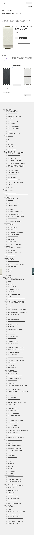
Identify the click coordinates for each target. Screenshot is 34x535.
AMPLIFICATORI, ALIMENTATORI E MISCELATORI (16, 279)
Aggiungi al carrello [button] (6, 92)
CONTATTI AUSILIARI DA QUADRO (13, 305)
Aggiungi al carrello (23, 38)
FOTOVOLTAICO (18, 13)
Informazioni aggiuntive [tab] (5, 58)
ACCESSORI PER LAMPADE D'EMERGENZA (15, 247)
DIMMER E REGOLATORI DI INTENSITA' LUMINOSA (16, 214)
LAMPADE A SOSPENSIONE (12, 227)
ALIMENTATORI (10, 209)
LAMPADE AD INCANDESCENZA (13, 261)
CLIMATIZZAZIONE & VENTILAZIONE (8, 13)
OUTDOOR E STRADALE (12, 241)
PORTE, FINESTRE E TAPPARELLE (13, 368)
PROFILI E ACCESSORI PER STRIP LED (14, 274)
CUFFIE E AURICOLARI (11, 487)
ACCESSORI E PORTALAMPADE (10, 193)
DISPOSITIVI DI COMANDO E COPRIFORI (8, 21)
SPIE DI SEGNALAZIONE (12, 338)
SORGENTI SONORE (11, 404)
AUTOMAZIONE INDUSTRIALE (7, 10)
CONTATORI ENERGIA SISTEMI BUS (14, 415)
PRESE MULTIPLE (11, 463)
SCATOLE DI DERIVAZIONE (9, 475)
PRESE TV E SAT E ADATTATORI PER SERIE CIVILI (16, 298)
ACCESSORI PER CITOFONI (12, 506)
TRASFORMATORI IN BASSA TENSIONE (14, 221)
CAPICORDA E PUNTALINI (9, 370)
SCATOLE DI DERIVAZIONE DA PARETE (14, 481)
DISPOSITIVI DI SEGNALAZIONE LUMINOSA (15, 446)
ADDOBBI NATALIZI (8, 197)
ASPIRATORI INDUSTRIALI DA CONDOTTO (15, 158)
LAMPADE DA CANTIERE (12, 229)
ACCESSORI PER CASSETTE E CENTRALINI (15, 387)
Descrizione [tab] (4, 55)
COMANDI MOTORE (11, 118)
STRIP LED (9, 275)
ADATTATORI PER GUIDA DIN (12, 113)
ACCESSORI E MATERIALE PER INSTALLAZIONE (16, 169)
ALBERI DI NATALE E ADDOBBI (13, 198)
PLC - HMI (7, 135)
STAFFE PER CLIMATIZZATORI (13, 180)
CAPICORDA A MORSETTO (12, 371)
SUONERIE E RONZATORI (12, 339)
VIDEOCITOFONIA (8, 505)
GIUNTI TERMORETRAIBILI (12, 380)
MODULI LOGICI (10, 144)
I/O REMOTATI (10, 142)
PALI (6, 254)
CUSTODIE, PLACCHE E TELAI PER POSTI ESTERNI (16, 511)
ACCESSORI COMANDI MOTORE (13, 111)
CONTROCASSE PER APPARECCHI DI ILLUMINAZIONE (17, 225)
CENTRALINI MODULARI (9, 386)
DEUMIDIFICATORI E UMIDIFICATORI (14, 175)
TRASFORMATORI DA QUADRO (13, 343)
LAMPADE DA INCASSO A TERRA (13, 231)
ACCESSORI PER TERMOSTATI (13, 496)
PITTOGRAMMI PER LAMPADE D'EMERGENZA (15, 252)
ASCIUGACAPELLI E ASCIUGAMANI (14, 153)
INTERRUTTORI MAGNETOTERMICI (13, 319)
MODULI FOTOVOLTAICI (9, 190)
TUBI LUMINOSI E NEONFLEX (12, 205)
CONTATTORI (10, 307)
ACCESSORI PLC (10, 136)
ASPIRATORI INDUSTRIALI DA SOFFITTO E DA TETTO (17, 161)
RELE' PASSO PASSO (11, 334)
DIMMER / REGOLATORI (11, 443)
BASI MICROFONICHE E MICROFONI (14, 399)
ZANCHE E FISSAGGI (11, 299)
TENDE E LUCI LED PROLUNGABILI (13, 203)
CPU (8, 139)
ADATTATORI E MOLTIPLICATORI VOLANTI (14, 459)
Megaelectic (4, 6)
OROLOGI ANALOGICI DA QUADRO (13, 322)
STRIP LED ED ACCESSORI (10, 273)
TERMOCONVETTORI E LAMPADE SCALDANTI (15, 182)
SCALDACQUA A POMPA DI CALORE (14, 179)
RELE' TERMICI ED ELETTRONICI (13, 130)
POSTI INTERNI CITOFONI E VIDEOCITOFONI (15, 518)
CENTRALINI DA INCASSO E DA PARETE (14, 389)
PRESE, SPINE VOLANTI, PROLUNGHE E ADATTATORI (14, 458)
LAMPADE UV (10, 271)
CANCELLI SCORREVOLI (12, 367)
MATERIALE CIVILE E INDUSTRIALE (13, 17)
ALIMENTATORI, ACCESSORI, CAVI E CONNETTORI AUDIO (17, 394)
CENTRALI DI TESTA (11, 284)
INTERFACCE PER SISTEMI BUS (13, 418)
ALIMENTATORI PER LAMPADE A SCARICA (15, 211)
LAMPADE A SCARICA (11, 259)
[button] (12, 26)
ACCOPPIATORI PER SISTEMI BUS (13, 408)
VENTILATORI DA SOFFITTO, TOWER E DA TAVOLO (16, 163)
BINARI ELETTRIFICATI (11, 224)
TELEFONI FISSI (10, 494)
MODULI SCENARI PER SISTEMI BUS (14, 423)
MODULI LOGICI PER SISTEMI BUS (13, 422)
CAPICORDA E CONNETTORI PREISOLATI (15, 375)
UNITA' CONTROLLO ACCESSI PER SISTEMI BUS (16, 437)
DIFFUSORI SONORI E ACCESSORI (13, 400)
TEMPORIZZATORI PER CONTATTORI (14, 133)
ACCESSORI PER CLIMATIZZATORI (13, 170)
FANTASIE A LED (10, 200)
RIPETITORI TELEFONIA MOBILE (13, 490)
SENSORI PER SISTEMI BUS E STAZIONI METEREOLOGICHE (18, 430)
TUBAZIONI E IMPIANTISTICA (12, 354)
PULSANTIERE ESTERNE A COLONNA (14, 519)
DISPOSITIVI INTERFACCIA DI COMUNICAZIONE (16, 450)
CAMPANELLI (10, 509)
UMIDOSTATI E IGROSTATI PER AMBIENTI (14, 503)
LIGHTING (3, 17)
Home (4, 20)
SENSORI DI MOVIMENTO (12, 455)
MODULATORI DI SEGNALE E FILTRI (14, 294)
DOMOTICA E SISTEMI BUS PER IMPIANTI (12, 405)
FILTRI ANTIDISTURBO (11, 123)
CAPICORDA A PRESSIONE (12, 373)
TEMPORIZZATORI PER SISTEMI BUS (14, 434)
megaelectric (6, 3)
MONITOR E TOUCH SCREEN (12, 425)
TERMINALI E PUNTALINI (12, 381)
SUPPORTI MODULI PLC (12, 149)
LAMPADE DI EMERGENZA (12, 250)
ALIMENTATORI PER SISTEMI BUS (13, 410)
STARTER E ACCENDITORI (12, 218)
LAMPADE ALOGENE (11, 262)
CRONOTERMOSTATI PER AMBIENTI (14, 498)
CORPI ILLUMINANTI (8, 223)
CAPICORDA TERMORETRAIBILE (13, 376)
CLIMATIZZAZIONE (8, 168)
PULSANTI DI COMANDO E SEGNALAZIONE (15, 327)
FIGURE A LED (10, 201)
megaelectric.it (11, 529)
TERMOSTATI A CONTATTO (12, 500)
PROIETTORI (10, 242)
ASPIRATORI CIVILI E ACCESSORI (13, 156)
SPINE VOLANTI (10, 473)
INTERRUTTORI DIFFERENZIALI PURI (14, 317)
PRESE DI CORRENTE (11, 452)
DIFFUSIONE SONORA (9, 393)
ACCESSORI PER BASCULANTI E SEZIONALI (15, 357)
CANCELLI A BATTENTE (12, 365)
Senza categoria (12, 6)
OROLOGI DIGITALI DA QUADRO (13, 324)
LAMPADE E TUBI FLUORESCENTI (13, 267)
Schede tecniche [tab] (4, 60)
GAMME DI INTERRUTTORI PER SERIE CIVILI (23, 20)
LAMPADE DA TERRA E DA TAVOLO (13, 234)
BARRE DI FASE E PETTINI (12, 114)
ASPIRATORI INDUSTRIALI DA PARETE (14, 160)
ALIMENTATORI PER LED (12, 213)
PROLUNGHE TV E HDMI (12, 471)
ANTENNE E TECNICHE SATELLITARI (11, 278)
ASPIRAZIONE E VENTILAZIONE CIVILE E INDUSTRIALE (14, 152)
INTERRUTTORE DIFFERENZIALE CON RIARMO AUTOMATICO (18, 311)
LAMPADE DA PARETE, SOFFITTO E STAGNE (15, 232)
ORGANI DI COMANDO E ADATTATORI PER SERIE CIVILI (17, 402)
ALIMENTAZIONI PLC (11, 137)
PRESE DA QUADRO (11, 326)
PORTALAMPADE (10, 195)
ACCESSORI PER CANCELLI (12, 358)
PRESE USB (10, 453)
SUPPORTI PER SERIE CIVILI (12, 457)
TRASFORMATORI (11, 219)
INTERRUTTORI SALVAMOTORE (13, 125)
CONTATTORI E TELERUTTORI (13, 121)
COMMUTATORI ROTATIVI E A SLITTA (14, 441)
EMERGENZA (7, 246)
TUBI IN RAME (10, 184)
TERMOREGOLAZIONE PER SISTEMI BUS (15, 435)
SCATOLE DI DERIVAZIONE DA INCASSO (14, 479)
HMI (8, 141)
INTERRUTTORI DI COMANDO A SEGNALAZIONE (16, 316)
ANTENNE (9, 281)
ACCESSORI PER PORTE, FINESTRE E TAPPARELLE (16, 360)
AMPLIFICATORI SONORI (12, 395)
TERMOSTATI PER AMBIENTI (12, 501)
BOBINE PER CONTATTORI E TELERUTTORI (15, 116)
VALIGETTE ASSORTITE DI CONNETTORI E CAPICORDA (17, 385)
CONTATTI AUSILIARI (11, 119)
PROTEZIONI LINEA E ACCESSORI (13, 489)
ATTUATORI (9, 412)
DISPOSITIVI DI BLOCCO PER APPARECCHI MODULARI (17, 309)
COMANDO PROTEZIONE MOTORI (11, 110)
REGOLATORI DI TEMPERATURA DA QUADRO (15, 329)
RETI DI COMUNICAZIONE (12, 146)
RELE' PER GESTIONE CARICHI (13, 336)
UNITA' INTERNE (10, 187)
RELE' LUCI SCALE (11, 333)
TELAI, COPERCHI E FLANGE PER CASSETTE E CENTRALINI (18, 391)
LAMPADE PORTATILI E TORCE (13, 236)
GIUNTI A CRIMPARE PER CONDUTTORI (14, 378)
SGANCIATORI (10, 131)
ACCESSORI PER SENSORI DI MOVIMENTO (15, 440)
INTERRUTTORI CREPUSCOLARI (13, 314)
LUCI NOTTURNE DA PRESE (12, 237)
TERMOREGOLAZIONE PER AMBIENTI (11, 495)
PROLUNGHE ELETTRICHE (12, 468)
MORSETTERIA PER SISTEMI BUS (13, 427)
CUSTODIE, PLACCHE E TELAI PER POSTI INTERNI (16, 513)
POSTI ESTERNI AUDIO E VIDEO (13, 516)
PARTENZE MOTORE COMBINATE (13, 126)
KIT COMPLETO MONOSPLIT (12, 177)
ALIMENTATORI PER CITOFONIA (13, 507)
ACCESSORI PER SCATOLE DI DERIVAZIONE (15, 476)
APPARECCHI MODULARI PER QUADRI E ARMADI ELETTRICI (15, 301)
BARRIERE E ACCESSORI (12, 362)
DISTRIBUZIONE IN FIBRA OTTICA (13, 289)
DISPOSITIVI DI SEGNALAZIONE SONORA (15, 448)
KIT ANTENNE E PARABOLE (12, 292)
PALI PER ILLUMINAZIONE (12, 256)
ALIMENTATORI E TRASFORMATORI (11, 206)
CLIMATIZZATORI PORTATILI (12, 174)
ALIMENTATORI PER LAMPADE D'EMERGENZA (15, 248)
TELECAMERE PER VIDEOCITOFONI (14, 523)
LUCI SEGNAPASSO (11, 239)
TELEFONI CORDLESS (11, 492)
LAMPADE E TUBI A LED (12, 266)
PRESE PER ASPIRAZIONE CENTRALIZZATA (15, 352)
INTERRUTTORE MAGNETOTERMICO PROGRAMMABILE (17, 312)
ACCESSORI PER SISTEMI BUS (13, 406)
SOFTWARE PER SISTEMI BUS (13, 432)
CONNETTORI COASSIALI (12, 286)
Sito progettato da (4, 529)
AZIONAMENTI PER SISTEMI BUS (13, 413)
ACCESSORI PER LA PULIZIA (12, 345)
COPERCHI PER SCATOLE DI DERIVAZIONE (15, 477)
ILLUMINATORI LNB (11, 291)
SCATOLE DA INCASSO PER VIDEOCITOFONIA (15, 521)
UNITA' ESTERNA (10, 186)
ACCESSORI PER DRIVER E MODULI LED (15, 207)
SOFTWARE (10, 148)
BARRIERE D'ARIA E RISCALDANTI (13, 172)
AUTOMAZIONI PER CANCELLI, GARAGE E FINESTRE (14, 356)
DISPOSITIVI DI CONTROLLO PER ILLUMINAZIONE (16, 216)
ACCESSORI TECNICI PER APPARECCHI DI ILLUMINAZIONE (18, 194)
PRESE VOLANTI (10, 466)
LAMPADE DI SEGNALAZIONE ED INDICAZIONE (16, 264)
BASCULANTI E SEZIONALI (12, 363)
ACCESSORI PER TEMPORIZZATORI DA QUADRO (16, 302)
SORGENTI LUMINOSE (9, 258)
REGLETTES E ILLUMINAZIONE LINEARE (14, 244)
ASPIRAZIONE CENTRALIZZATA (10, 344)
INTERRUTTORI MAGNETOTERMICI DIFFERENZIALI (16, 321)
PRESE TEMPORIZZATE (12, 464)
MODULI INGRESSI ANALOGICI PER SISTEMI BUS (16, 420)
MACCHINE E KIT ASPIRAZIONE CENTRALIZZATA (16, 347)
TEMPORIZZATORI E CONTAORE (13, 341)
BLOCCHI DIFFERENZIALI (12, 304)
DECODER (9, 287)
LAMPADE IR (10, 269)
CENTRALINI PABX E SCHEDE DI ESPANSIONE (16, 485)
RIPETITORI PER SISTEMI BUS (13, 429)
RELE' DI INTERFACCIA (11, 331)
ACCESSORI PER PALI (11, 255)
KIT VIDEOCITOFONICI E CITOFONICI (14, 514)
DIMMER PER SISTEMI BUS (12, 417)
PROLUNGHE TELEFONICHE (12, 470)
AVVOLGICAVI (10, 461)
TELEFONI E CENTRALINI (9, 484)
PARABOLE (9, 296)
